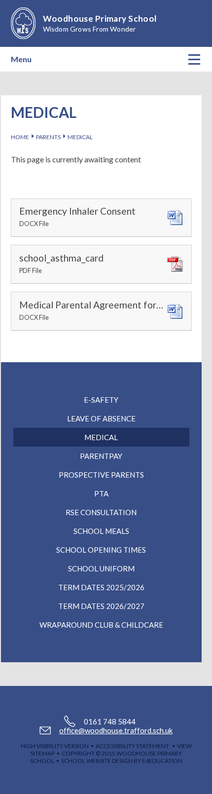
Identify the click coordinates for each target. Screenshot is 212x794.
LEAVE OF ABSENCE (101, 418)
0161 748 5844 (110, 721)
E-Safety (101, 399)
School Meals (101, 531)
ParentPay (101, 456)
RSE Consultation (101, 512)
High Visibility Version (55, 746)
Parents (48, 137)
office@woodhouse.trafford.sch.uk (116, 730)
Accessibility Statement (132, 746)
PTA (101, 493)
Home (20, 137)
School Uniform (101, 568)
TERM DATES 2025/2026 (101, 587)
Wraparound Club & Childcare (101, 624)
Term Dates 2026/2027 (101, 606)
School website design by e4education (121, 760)
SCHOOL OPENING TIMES (101, 549)
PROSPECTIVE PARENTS (101, 474)
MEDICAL (80, 137)
